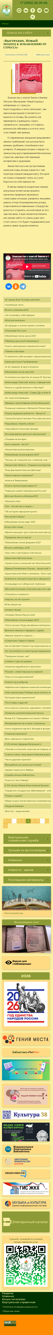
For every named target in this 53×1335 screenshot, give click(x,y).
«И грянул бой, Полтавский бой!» (22, 299)
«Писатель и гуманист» (17, 594)
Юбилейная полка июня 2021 (20, 336)
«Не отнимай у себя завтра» (20, 315)
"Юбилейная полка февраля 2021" (23, 542)
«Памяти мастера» (14, 351)
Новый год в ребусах (16, 682)
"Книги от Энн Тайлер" (17, 780)
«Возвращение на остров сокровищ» (25, 723)
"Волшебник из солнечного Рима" (23, 765)
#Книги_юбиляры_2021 (17, 547)
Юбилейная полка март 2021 (20, 522)
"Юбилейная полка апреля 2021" (22, 454)
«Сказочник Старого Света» (20, 640)
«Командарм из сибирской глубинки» (25, 584)
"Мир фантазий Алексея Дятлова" (23, 470)
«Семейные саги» (14, 305)
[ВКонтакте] (8, 286)
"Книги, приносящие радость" (21, 485)
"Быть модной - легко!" (17, 444)
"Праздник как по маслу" (18, 537)
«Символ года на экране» (18, 661)
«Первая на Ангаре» (16, 439)
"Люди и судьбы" (14, 795)
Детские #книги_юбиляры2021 (21, 496)
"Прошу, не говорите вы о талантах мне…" (27, 460)
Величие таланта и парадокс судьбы (24, 630)
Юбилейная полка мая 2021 (19, 372)
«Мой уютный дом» (15, 320)
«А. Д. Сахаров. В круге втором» (22, 367)
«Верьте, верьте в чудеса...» (19, 635)
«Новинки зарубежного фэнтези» (23, 666)
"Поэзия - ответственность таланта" (24, 671)
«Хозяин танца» (13, 609)
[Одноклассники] (16, 286)
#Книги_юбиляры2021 (17, 310)
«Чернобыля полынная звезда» (21, 429)
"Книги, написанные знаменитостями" (25, 346)
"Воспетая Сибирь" (15, 516)
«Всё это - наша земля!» (17, 811)
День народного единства (19, 739)
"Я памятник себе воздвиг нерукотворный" (28, 356)
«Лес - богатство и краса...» (19, 506)
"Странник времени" (16, 733)
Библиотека (25, 1052)
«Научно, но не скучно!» (17, 599)
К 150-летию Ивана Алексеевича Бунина (27, 785)
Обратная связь (11, 1311)
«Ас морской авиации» (17, 398)
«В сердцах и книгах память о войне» (25, 325)
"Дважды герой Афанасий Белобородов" (27, 403)
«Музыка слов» (13, 501)
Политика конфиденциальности (20, 1307)
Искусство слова (14, 527)
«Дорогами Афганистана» (18, 558)
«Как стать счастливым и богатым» (23, 553)
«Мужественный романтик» (20, 449)
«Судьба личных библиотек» (20, 775)
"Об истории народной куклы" (21, 511)
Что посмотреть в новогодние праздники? (28, 651)
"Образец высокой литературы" (22, 341)
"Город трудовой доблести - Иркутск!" (25, 413)
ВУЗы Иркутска (13, 604)
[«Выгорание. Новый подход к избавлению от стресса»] (27, 78)
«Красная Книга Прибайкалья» (21, 361)
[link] (26, 33)
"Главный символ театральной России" (25, 491)
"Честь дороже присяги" (18, 759)
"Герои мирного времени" (19, 475)
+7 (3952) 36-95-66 (33, 3)
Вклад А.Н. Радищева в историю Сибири (27, 718)
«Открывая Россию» (15, 330)
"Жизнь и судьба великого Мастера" (24, 387)
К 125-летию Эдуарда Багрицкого (23, 744)
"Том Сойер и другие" (16, 702)
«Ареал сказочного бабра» (19, 770)
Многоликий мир (13, 913)
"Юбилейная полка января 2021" (22, 620)
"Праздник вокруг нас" (17, 656)
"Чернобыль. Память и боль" (20, 423)
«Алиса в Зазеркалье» (16, 480)
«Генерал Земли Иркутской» (20, 615)
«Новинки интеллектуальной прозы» (24, 713)
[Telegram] (23, 286)
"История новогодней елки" (20, 697)
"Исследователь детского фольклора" (25, 434)
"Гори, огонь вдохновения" (19, 677)
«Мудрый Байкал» (14, 806)
